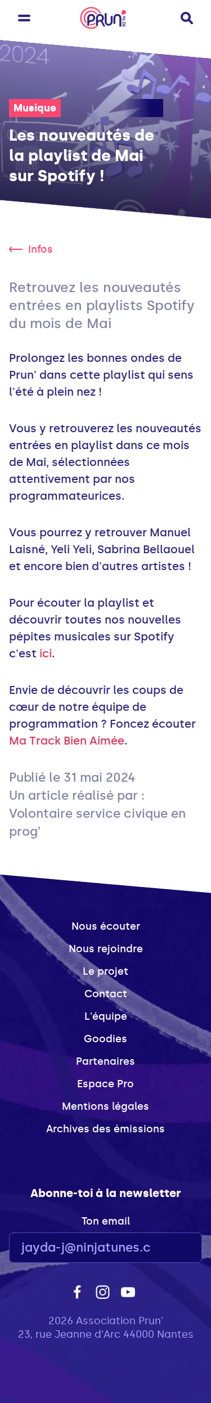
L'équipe (105, 1016)
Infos (40, 249)
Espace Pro (105, 1084)
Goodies (105, 1039)
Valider (162, 1248)
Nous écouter (105, 926)
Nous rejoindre (106, 949)
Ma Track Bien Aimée (66, 740)
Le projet (105, 971)
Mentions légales (105, 1106)
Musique (35, 108)
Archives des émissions (105, 1129)
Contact (105, 994)
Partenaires (105, 1061)
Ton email (106, 1221)
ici (45, 653)
